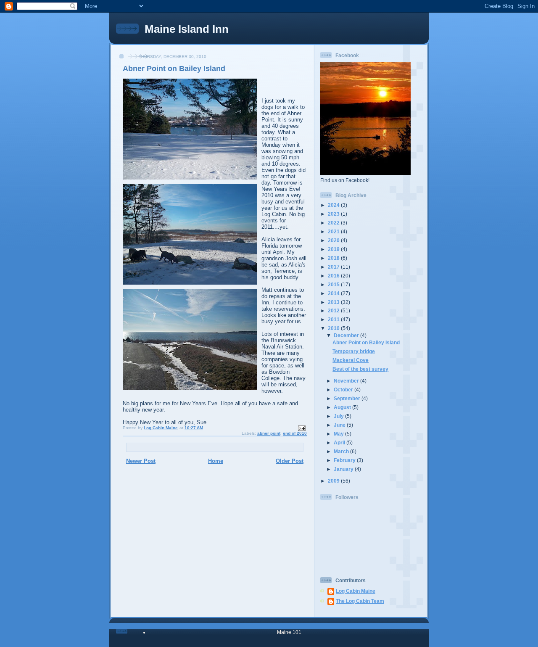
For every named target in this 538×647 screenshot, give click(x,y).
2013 (334, 302)
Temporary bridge (353, 351)
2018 (334, 258)
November (347, 380)
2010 (334, 328)
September (347, 398)
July (339, 416)
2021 (334, 231)
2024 (334, 205)
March (342, 451)
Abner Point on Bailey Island (366, 342)
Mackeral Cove (350, 360)
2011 (334, 319)
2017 (334, 266)
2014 (334, 293)
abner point (268, 433)
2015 (334, 284)
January (344, 469)
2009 (334, 480)
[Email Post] (301, 427)
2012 (334, 310)
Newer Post (141, 461)
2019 (334, 249)
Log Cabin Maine (355, 591)
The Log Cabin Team (360, 601)
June (340, 425)
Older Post (289, 461)
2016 (334, 275)
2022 (334, 222)
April (340, 442)
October (344, 389)
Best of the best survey (360, 369)
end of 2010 (295, 433)
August (343, 407)
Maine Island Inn (187, 29)
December (347, 335)
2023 (334, 214)
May (339, 433)
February (345, 460)
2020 (334, 240)
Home (215, 461)
